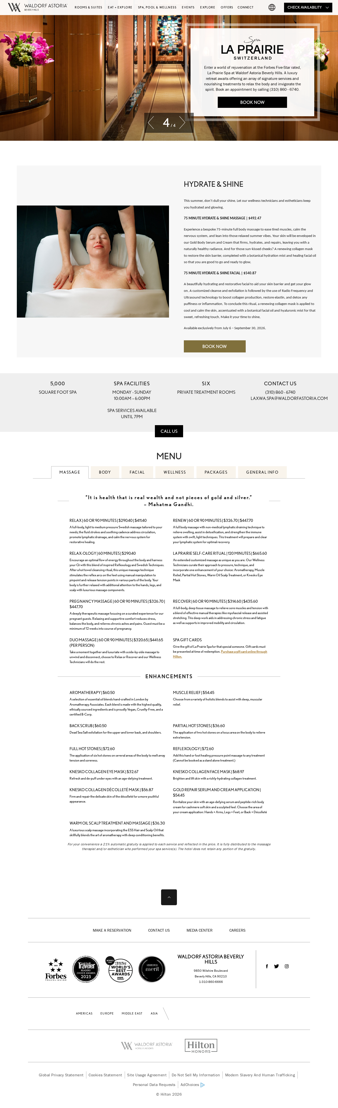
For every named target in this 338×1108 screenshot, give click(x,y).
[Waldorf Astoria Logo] (150, 1046)
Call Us (169, 431)
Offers (227, 7)
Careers (237, 930)
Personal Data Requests (154, 1084)
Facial (137, 472)
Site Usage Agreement (147, 1074)
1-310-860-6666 (211, 982)
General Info (262, 472)
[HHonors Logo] (198, 1046)
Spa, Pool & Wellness (157, 7)
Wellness (175, 472)
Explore (207, 7)
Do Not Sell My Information (196, 1074)
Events (188, 7)
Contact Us (159, 930)
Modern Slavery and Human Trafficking (260, 1074)
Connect (246, 7)
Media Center (200, 930)
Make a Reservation (112, 930)
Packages (216, 472)
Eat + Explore (120, 7)
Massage (69, 472)
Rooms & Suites (88, 7)
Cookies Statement (105, 1074)
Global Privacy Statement (61, 1074)
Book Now (252, 102)
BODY (105, 472)
